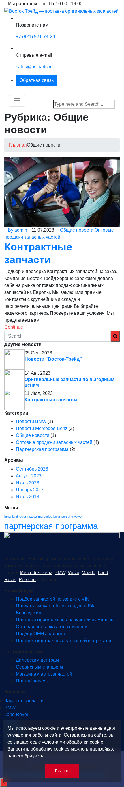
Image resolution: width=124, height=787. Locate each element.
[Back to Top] (3, 782)
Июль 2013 (27, 496)
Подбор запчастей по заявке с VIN (52, 598)
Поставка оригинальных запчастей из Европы (65, 619)
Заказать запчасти (24, 700)
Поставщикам (31, 680)
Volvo (73, 572)
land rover (19, 516)
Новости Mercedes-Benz (41, 428)
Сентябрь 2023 (32, 468)
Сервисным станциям (39, 667)
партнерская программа (51, 526)
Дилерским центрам (37, 660)
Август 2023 (29, 475)
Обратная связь (37, 80)
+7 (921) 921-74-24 (35, 36)
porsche (67, 516)
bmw (7, 516)
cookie (49, 728)
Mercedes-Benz (36, 572)
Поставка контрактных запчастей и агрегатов (64, 640)
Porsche (27, 579)
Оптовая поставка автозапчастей (51, 626)
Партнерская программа (42, 449)
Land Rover (16, 714)
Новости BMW (31, 421)
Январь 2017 (30, 489)
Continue (14, 327)
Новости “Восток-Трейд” (53, 359)
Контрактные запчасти (51, 399)
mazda (32, 516)
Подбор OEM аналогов (40, 633)
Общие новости (76, 230)
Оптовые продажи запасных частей (54, 442)
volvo (78, 516)
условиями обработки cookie (72, 742)
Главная (18, 144)
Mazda (88, 572)
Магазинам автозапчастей (44, 673)
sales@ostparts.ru (34, 66)
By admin (17, 230)
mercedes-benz (49, 516)
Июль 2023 (27, 482)
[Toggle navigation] (17, 101)
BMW (60, 572)
